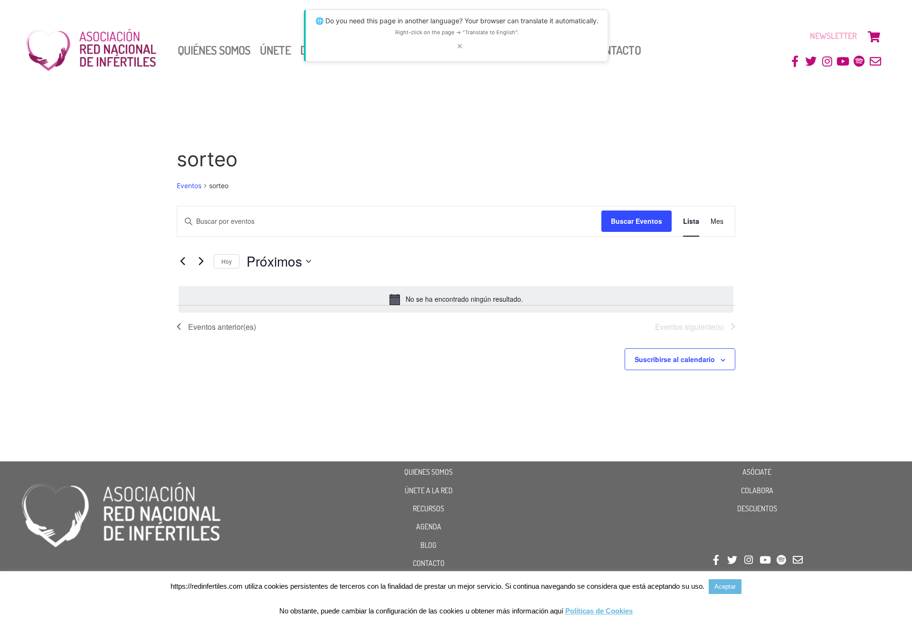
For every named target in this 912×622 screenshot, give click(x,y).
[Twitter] (811, 61)
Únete (275, 49)
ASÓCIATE (756, 472)
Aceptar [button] (725, 586)
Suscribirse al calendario (675, 359)
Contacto (616, 49)
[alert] (456, 299)
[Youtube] (843, 61)
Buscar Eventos (636, 221)
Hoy (226, 261)
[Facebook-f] (795, 61)
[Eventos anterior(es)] (182, 261)
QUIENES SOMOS (428, 472)
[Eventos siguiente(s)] (201, 261)
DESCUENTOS (757, 508)
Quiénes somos (214, 49)
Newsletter (833, 35)
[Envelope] (875, 61)
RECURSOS (428, 508)
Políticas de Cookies (599, 611)
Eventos (189, 186)
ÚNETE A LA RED (429, 490)
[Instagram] (827, 61)
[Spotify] (859, 61)
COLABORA (757, 490)
